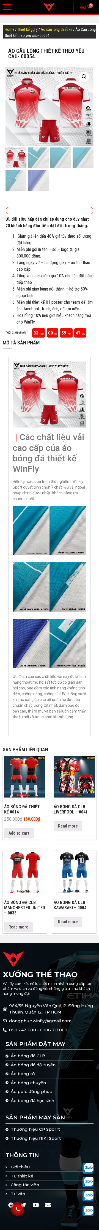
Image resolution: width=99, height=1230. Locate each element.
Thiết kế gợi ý (27, 29)
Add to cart (19, 833)
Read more (68, 826)
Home (9, 29)
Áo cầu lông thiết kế (56, 29)
